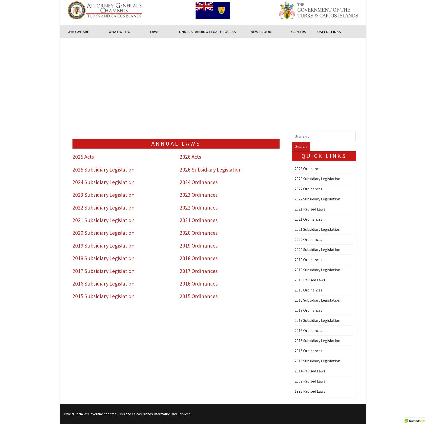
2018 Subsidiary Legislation (103, 258)
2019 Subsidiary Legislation (103, 245)
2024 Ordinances (199, 182)
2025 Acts (83, 156)
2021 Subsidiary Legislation (103, 220)
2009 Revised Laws (310, 381)
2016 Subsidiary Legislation (103, 283)
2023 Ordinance (307, 168)
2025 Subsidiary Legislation (103, 169)
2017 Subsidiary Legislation (103, 271)
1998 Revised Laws (310, 391)
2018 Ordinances (199, 258)
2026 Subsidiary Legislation (211, 169)
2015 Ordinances (199, 296)
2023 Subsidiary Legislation (103, 194)
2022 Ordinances (199, 207)
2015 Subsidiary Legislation (103, 296)
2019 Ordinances (199, 245)
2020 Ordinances (199, 232)
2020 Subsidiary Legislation (103, 232)
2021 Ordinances (199, 220)
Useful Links (329, 31)
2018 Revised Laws (310, 279)
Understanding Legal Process (207, 31)
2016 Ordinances (199, 283)
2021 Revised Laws (310, 209)
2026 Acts (190, 156)
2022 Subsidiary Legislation (103, 207)
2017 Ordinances (199, 271)
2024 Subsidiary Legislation (103, 182)
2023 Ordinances (199, 194)
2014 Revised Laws (310, 370)
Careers (298, 31)
